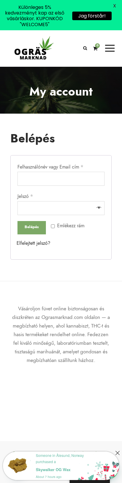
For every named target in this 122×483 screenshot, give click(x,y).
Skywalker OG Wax (53, 469)
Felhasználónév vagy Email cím (50, 167)
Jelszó (25, 196)
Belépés (32, 227)
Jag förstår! (92, 15)
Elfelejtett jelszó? (33, 243)
